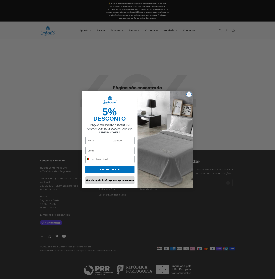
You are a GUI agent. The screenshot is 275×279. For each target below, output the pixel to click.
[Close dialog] (188, 94)
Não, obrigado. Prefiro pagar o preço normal (110, 180)
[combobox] (90, 159)
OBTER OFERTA (110, 169)
